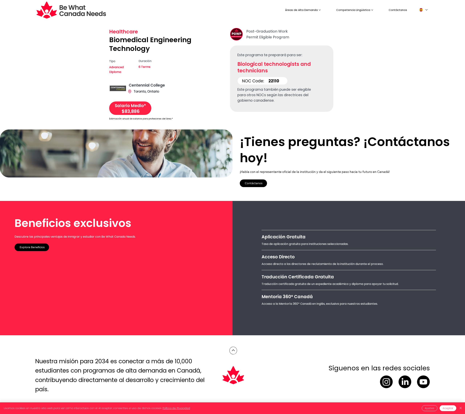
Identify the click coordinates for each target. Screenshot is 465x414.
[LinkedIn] (405, 381)
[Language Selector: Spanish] (423, 10)
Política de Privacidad (176, 408)
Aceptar (448, 408)
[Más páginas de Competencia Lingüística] (372, 10)
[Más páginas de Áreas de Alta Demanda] (320, 10)
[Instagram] (386, 381)
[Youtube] (423, 381)
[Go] (233, 350)
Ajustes (429, 408)
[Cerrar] (460, 408)
